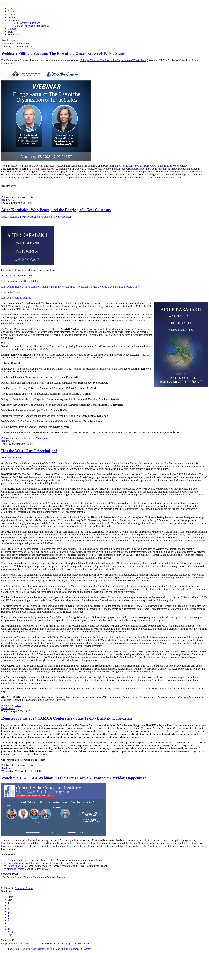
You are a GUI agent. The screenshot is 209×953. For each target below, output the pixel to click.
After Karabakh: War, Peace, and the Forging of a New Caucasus (56, 210)
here (12, 186)
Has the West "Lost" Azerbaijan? (29, 451)
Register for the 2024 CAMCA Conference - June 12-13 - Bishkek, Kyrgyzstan (66, 718)
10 (9, 929)
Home (11, 8)
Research (12, 14)
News (18, 705)
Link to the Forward (11, 292)
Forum (11, 17)
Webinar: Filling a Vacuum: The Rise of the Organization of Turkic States (63, 53)
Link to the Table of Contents (16, 297)
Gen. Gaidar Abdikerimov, (16, 860)
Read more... (8, 200)
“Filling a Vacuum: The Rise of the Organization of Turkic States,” (114, 60)
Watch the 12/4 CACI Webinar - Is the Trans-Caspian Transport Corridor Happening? (73, 778)
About (11, 11)
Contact (12, 28)
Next (10, 932)
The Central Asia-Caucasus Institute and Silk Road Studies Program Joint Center (49, 948)
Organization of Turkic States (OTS (122, 165)
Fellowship (13, 34)
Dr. (5, 877)
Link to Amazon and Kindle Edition (19, 281)
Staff (10, 31)
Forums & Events (24, 197)
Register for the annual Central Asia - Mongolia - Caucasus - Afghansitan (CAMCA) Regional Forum (48, 725)
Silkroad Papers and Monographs (31, 25)
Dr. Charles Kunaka (13, 863)
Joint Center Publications (27, 22)
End (10, 934)
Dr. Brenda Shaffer (12, 865)
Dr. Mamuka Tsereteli (14, 868)
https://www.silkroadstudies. (157, 165)
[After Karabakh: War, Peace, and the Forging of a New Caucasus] (36, 216)
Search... (5, 40)
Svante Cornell (14, 877)
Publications (14, 20)
